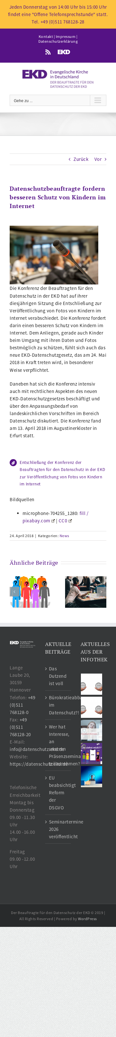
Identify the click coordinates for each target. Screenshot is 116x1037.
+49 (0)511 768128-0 (22, 704)
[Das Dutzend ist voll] (30, 591)
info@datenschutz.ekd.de (37, 749)
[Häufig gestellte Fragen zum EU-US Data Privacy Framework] (92, 707)
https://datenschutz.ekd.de (39, 764)
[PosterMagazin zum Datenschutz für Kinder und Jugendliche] (92, 753)
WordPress (87, 918)
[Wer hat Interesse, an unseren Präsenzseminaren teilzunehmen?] (85, 591)
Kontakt (46, 36)
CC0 (63, 521)
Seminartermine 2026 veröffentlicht (58, 829)
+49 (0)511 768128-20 (20, 727)
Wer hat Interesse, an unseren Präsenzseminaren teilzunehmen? (58, 745)
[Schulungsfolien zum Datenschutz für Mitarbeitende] (92, 730)
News (64, 535)
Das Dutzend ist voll (58, 676)
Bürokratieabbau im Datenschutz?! (58, 704)
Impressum (66, 36)
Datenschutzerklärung (58, 41)
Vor (98, 159)
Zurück (80, 159)
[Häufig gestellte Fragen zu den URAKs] (92, 684)
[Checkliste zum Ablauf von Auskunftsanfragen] (92, 776)
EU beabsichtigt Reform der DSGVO (58, 792)
